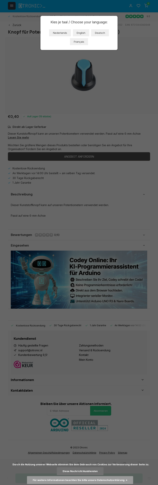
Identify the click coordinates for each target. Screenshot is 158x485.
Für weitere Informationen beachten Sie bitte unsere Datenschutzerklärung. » (80, 480)
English (81, 32)
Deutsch (100, 32)
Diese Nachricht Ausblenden (80, 471)
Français (79, 41)
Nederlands (60, 32)
